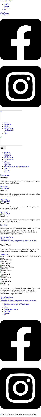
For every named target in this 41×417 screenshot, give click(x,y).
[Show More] (20, 175)
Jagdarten (7, 163)
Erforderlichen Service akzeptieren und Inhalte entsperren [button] (18, 241)
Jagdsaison (7, 132)
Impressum (7, 311)
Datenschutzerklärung (11, 309)
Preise (6, 133)
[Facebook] (20, 62)
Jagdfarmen (7, 126)
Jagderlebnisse (8, 128)
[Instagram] (20, 109)
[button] (20, 13)
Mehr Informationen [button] (6, 237)
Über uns (7, 8)
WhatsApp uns (4, 15)
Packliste (7, 4)
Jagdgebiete (7, 124)
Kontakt (6, 6)
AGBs (6, 307)
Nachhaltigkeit (8, 130)
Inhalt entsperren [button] (5, 239)
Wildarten (7, 123)
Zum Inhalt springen (6, 1)
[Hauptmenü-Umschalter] (3, 148)
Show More (3, 186)
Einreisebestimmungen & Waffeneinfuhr (16, 166)
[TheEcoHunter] (11, 119)
